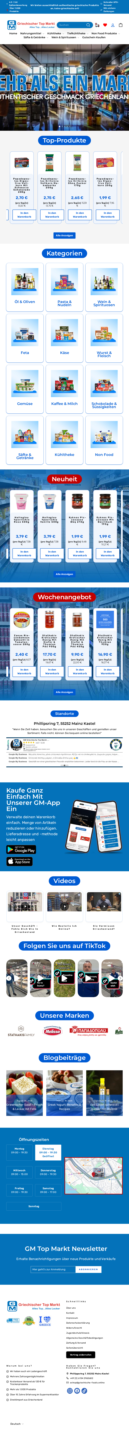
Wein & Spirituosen (64, 37)
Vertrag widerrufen (80, 1354)
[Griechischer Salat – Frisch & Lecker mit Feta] (24, 1093)
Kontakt (70, 1313)
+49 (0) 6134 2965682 (81, 1378)
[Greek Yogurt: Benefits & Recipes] (64, 1093)
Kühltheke (54, 33)
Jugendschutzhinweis (78, 1333)
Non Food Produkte (105, 33)
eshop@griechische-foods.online (87, 1382)
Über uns (71, 1308)
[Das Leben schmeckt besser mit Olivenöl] (104, 1093)
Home (13, 33)
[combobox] (75, 25)
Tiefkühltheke (76, 33)
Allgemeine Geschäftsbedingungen (84, 1338)
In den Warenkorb (24, 214)
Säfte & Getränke (35, 37)
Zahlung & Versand (76, 1343)
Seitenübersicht (74, 1348)
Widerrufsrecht (74, 1328)
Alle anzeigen (64, 235)
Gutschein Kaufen (94, 37)
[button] (25, 906)
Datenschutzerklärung (78, 1323)
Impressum (72, 1318)
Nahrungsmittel (31, 33)
